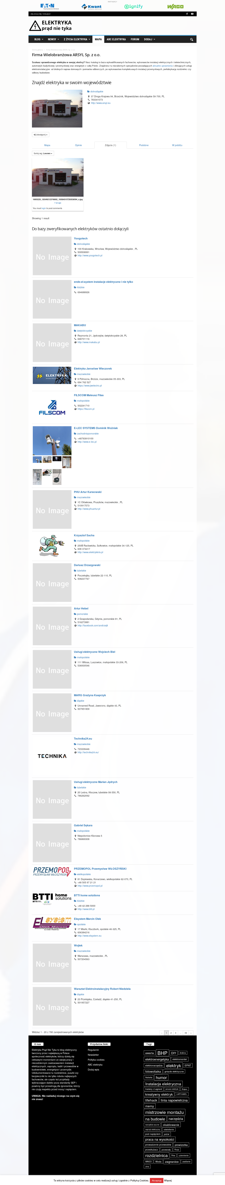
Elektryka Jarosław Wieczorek (93, 368)
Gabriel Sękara (83, 825)
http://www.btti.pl (86, 909)
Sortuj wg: (42, 153)
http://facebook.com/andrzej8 (93, 625)
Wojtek (78, 945)
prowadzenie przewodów (158, 1144)
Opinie (78, 145)
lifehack (151, 1100)
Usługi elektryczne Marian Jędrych (95, 782)
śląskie (80, 700)
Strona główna (37, 50)
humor (161, 1077)
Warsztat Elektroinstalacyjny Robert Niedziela (102, 989)
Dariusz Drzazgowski (87, 565)
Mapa (98, 39)
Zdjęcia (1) (110, 145)
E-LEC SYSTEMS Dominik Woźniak (96, 428)
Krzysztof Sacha (84, 535)
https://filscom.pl (86, 408)
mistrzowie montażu (164, 1112)
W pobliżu (177, 145)
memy (149, 1106)
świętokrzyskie (84, 330)
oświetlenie (169, 1129)
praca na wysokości (159, 1139)
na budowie (155, 1119)
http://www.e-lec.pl (87, 441)
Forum (135, 39)
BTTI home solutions (87, 895)
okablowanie (171, 1125)
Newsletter (93, 1054)
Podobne (144, 145)
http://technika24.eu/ (88, 752)
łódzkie (80, 287)
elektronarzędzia (154, 1065)
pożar (166, 1134)
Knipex (184, 1089)
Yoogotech (81, 238)
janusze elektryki (172, 1089)
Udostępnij (40, 134)
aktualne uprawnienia (163, 66)
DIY (173, 1053)
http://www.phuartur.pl (89, 508)
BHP (162, 1052)
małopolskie (83, 400)
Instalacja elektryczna (163, 1083)
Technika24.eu (83, 738)
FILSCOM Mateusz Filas (89, 395)
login (44, 208)
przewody (166, 1149)
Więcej (168, 1180)
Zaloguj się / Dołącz (40, 14)
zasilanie (186, 1161)
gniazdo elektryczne (174, 1071)
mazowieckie (83, 374)
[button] (191, 39)
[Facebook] (187, 14)
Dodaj (148, 39)
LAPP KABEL (181, 1094)
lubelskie (81, 570)
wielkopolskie (83, 874)
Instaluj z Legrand (153, 1089)
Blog (37, 39)
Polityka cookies (96, 1059)
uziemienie (184, 1155)
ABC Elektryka (116, 39)
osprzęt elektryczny (152, 1129)
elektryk (173, 1065)
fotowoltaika (153, 1071)
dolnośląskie (96, 91)
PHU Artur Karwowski (87, 492)
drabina (183, 1052)
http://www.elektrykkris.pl (90, 552)
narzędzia (176, 1118)
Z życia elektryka (75, 39)
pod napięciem (152, 1134)
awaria (149, 1053)
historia (148, 1077)
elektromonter (179, 1059)
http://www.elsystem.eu (89, 935)
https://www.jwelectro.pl (90, 385)
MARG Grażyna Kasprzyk (90, 695)
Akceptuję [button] (156, 1180)
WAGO (148, 1161)
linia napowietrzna (174, 1100)
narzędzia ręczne (152, 1124)
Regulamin (93, 1049)
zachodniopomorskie (87, 433)
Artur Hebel (81, 608)
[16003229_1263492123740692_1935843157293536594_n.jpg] (58, 177)
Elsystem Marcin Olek (87, 919)
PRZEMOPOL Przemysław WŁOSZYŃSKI (100, 869)
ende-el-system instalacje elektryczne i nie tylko (103, 282)
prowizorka (181, 1145)
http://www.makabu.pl (89, 342)
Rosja (176, 1149)
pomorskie (82, 614)
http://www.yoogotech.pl (90, 255)
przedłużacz (151, 1149)
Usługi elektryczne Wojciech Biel (94, 652)
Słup (173, 1155)
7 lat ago (57, 202)
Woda (158, 1161)
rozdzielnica (156, 1155)
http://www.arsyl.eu (101, 103)
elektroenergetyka (157, 1059)
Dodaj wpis (93, 1069)
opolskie (81, 924)
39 (186, 1032)
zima (147, 1166)
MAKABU (80, 325)
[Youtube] (192, 14)
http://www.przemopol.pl (90, 885)
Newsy (52, 39)
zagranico (172, 1161)
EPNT (188, 1065)
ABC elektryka (95, 1064)
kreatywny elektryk (159, 1094)
